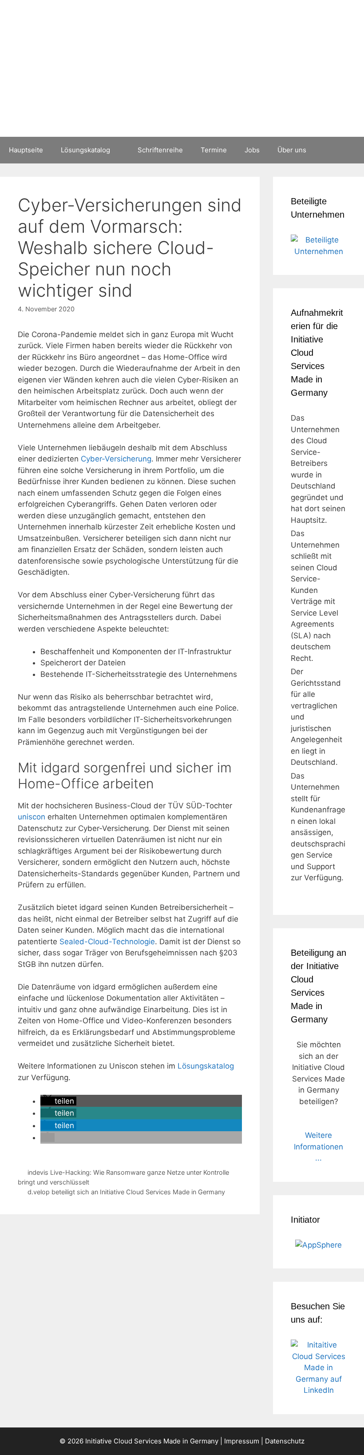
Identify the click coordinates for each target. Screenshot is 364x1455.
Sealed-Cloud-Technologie (107, 941)
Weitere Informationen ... (318, 1146)
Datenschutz (285, 1441)
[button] (58, 1101)
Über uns (291, 150)
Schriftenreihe (160, 150)
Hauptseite (26, 150)
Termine (214, 150)
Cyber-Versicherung (116, 458)
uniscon (31, 816)
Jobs (252, 150)
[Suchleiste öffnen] (351, 150)
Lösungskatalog (85, 150)
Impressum (241, 1441)
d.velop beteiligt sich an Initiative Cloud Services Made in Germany (126, 1192)
